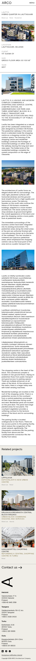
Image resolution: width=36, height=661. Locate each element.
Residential (18, 18)
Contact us (10, 567)
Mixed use (5, 18)
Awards (12, 521)
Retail (11, 18)
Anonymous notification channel (12, 655)
